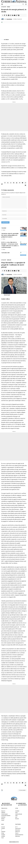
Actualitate (3, 6)
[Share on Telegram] (19, 183)
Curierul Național (9, 19)
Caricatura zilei (5, 252)
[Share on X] (6, 15)
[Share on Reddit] (16, 183)
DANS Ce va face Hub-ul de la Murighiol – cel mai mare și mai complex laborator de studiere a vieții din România (10, 244)
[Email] (15, 15)
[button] (2, 4)
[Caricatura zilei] (23, 254)
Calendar (3, 228)
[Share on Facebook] (4, 15)
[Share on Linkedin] (13, 15)
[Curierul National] (14, 1)
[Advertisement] (14, 117)
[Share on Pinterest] (9, 15)
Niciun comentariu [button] (22, 790)
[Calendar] (23, 229)
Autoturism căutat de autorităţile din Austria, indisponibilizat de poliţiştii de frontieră (10, 235)
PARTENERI (18, 824)
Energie (8, 6)
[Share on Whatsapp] (11, 15)
